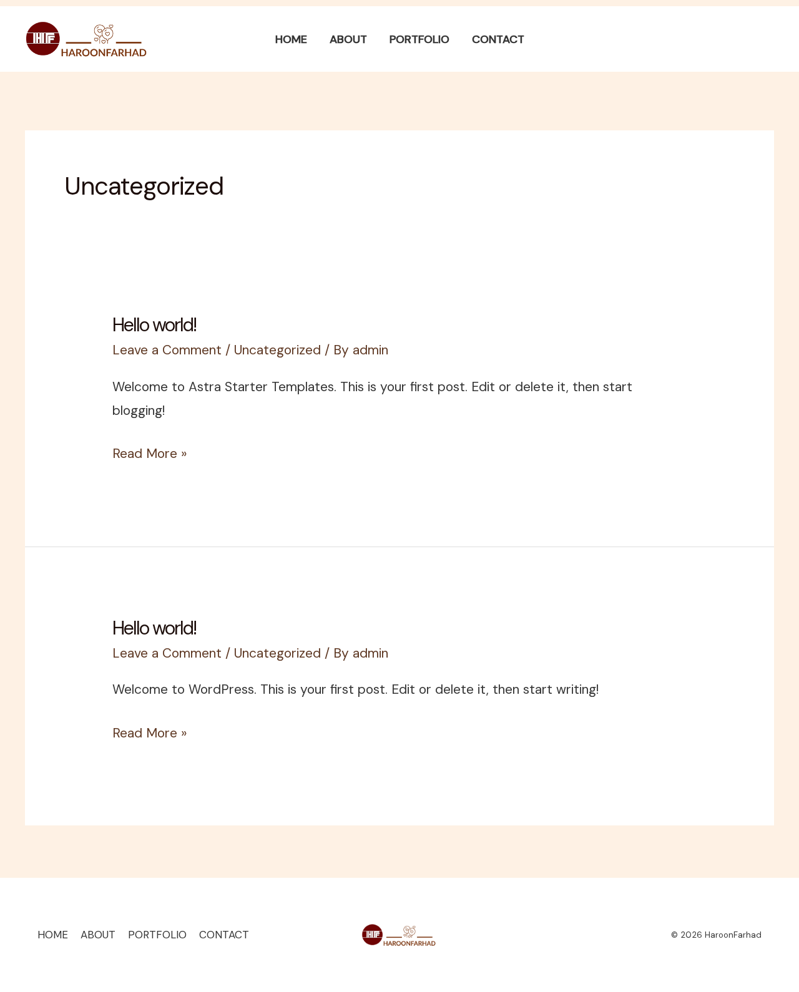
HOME (52, 934)
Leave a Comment (167, 350)
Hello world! (154, 325)
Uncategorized (277, 350)
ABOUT (98, 934)
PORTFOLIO (157, 934)
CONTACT (224, 934)
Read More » (149, 452)
